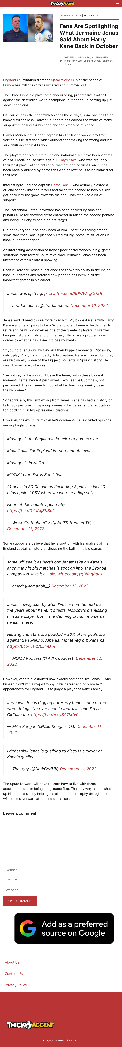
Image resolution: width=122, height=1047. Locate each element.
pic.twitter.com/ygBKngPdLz (76, 574)
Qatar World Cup (64, 80)
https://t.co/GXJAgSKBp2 (31, 510)
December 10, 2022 (89, 305)
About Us (12, 962)
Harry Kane (77, 60)
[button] (57, 3)
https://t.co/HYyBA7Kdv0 (54, 714)
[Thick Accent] (62, 3)
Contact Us (14, 974)
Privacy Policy (16, 985)
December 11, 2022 (78, 769)
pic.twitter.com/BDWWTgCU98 (73, 293)
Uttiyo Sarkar (91, 15)
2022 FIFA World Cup (75, 57)
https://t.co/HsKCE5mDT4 (31, 646)
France (8, 85)
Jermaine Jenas (92, 60)
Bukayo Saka (66, 160)
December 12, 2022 (25, 528)
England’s (10, 80)
